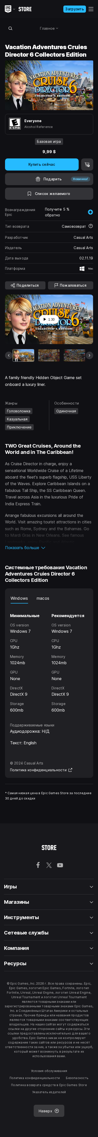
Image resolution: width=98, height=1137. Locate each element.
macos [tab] (43, 598)
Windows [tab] (19, 598)
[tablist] (49, 598)
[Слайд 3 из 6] (74, 355)
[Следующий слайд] (89, 355)
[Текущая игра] (23, 355)
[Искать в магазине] (10, 28)
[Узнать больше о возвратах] (90, 226)
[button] (49, 547)
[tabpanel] (49, 658)
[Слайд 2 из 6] (49, 355)
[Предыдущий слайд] (9, 355)
